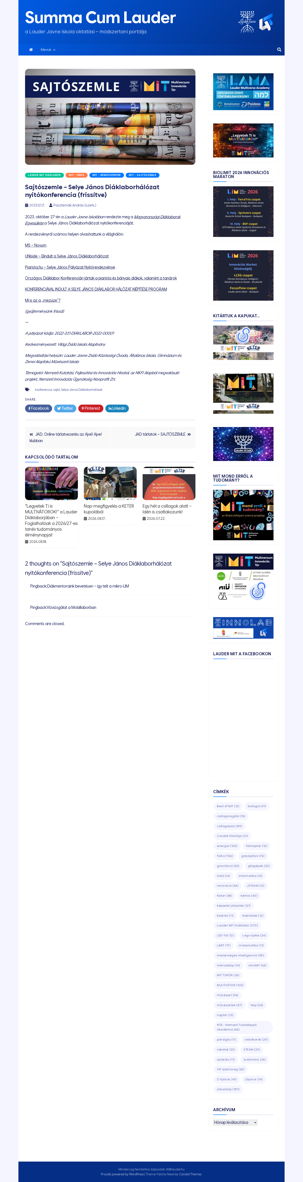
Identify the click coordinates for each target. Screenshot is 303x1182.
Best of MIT (228, 806)
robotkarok (256, 1039)
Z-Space (227, 1079)
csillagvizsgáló (231, 816)
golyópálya (253, 856)
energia (227, 846)
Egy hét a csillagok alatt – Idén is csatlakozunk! (167, 509)
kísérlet (225, 916)
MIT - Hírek (77, 175)
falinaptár (257, 846)
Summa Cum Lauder (100, 18)
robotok (226, 1049)
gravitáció (228, 866)
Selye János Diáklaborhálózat (81, 390)
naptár (225, 1015)
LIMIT (223, 945)
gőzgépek (259, 866)
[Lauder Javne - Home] (247, 22)
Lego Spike (254, 935)
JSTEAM (256, 886)
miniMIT (258, 965)
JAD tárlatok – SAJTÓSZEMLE (160, 434)
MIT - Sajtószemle (142, 175)
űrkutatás (228, 1089)
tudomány (255, 1059)
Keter (224, 896)
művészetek (229, 1005)
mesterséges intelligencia (240, 955)
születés (226, 1059)
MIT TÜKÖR (228, 975)
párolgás (226, 1039)
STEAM (252, 1049)
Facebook (39, 408)
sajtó (56, 390)
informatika (251, 876)
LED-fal (225, 935)
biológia (257, 806)
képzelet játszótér (234, 906)
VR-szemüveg (230, 1069)
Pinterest (92, 408)
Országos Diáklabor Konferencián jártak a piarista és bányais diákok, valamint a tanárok (101, 278)
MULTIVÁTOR (230, 985)
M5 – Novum (35, 245)
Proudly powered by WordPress (122, 1174)
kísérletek (253, 916)
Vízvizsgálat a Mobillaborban (71, 607)
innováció (227, 886)
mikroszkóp (228, 965)
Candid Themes (190, 1174)
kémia (249, 896)
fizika (225, 856)
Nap (257, 1005)
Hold (223, 876)
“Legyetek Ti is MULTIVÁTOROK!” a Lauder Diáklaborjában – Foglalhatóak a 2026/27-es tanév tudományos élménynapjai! (51, 520)
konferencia (43, 390)
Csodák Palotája (232, 836)
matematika (251, 945)
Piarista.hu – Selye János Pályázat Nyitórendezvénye (70, 267)
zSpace (254, 1079)
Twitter (67, 408)
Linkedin (119, 408)
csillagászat (229, 826)
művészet (227, 995)
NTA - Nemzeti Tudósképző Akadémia (237, 1027)
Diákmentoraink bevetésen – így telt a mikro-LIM (88, 586)
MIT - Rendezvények (106, 175)
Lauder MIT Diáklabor (44, 175)
